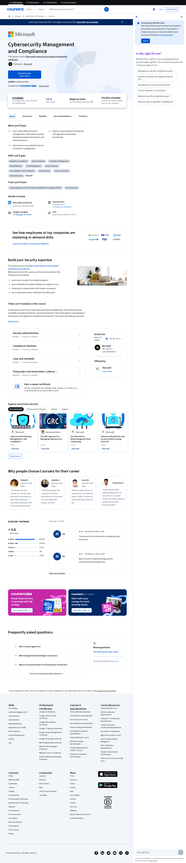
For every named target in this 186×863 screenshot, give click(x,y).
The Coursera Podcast (48, 791)
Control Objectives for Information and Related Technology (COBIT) (35, 188)
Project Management (17, 735)
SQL (10, 743)
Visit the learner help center (106, 651)
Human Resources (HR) (17, 727)
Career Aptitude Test (109, 708)
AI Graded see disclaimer (62, 207)
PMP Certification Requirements (107, 746)
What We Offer (14, 780)
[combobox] (73, 9)
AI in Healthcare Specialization (81, 723)
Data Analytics (14, 720)
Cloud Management (33, 166)
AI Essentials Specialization (80, 712)
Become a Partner (15, 822)
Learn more (44, 86)
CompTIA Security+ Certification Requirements (111, 726)
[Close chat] (181, 16)
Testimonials (84, 116)
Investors (73, 780)
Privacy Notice (165, 35)
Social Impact (14, 826)
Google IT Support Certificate (50, 728)
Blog (41, 787)
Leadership (13, 783)
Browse (18, 16)
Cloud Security (44, 171)
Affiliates (73, 810)
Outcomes (27, 116)
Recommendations (62, 116)
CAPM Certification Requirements (108, 713)
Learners (42, 776)
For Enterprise (14, 810)
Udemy (11, 833)
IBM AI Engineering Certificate (50, 742)
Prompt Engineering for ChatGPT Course (79, 749)
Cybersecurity (14, 716)
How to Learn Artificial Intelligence (109, 740)
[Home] (9, 16)
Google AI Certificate (47, 712)
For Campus (13, 818)
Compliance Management (59, 161)
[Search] (106, 9)
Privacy (73, 787)
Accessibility (75, 795)
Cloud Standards (51, 166)
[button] (41, 9)
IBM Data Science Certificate (50, 753)
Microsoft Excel (14, 731)
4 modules (18, 98)
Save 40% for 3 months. (88, 22)
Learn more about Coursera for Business (30, 243)
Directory (73, 806)
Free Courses (14, 830)
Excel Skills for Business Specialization (79, 732)
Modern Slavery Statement (80, 814)
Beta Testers (44, 783)
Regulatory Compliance (18, 161)
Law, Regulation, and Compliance (22, 171)
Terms (72, 783)
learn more (114, 661)
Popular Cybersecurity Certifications (109, 753)
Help (71, 791)
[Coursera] (15, 9)
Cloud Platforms (16, 166)
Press (72, 776)
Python (11, 739)
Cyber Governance (61, 171)
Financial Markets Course (79, 737)
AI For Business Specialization (81, 715)
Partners (42, 780)
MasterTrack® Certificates (19, 803)
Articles (73, 803)
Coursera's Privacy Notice (106, 691)
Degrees (12, 806)
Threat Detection (16, 176)
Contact (73, 799)
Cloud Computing (38, 161)
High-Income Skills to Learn (111, 735)
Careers (12, 787)
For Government (15, 814)
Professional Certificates (18, 799)
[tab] (16, 409)
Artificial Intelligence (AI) (18, 712)
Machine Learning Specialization (76, 742)
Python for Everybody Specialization (78, 755)
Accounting (13, 708)
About (12, 116)
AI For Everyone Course (79, 719)
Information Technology (35, 16)
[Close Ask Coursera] (154, 9)
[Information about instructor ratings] (107, 339)
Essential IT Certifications (110, 731)
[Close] (122, 22)
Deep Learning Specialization (81, 727)
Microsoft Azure (72, 188)
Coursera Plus (14, 795)
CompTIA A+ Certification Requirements (110, 719)
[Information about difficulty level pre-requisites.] (92, 101)
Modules (43, 116)
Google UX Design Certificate (50, 739)
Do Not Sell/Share (76, 818)
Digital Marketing (15, 723)
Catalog (11, 791)
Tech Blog (43, 795)
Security (52, 16)
